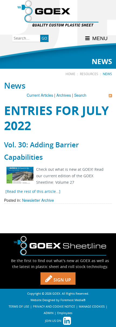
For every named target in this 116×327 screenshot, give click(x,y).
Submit (44, 39)
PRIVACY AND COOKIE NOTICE (54, 306)
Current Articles (40, 95)
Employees (64, 313)
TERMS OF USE (19, 306)
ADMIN (48, 313)
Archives (63, 95)
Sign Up (61, 280)
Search (80, 95)
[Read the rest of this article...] (32, 191)
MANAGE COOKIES (92, 306)
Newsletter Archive (38, 200)
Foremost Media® (73, 300)
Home (70, 74)
